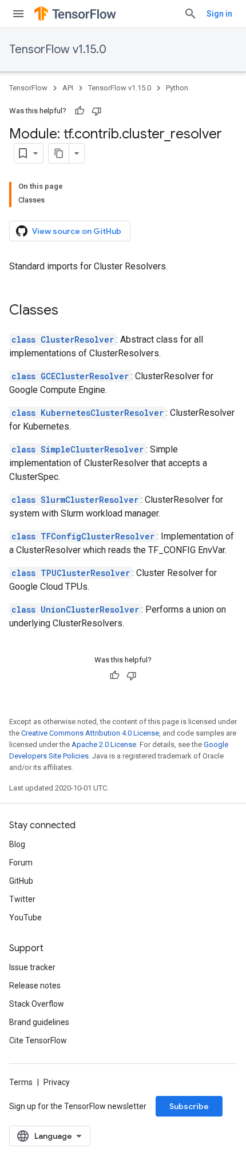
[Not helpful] (96, 111)
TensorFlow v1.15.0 (57, 49)
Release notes (35, 985)
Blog (17, 844)
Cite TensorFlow (38, 1040)
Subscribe (189, 1106)
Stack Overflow (36, 1003)
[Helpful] (79, 111)
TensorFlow (28, 88)
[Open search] (190, 14)
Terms (21, 1082)
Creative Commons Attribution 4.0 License (90, 733)
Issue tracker (32, 967)
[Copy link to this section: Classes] (69, 311)
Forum (21, 862)
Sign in (219, 13)
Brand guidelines (39, 1022)
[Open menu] (18, 13)
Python (177, 88)
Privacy (56, 1082)
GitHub (21, 880)
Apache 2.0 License (104, 744)
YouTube (25, 917)
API (67, 88)
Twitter (22, 899)
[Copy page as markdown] (59, 153)
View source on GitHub (76, 231)
